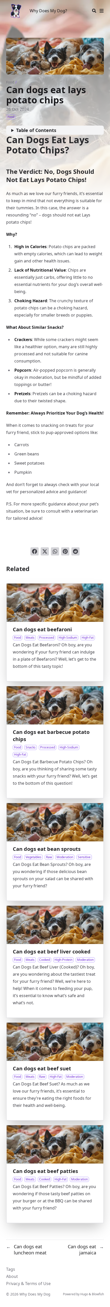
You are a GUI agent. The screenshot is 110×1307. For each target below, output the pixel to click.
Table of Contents (36, 130)
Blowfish (98, 1294)
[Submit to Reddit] (75, 551)
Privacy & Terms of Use (28, 1283)
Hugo (84, 1294)
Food (10, 82)
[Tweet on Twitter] (45, 551)
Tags (10, 1269)
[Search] (94, 11)
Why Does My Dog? (48, 11)
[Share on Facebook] (34, 551)
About (12, 1276)
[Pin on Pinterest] (65, 551)
